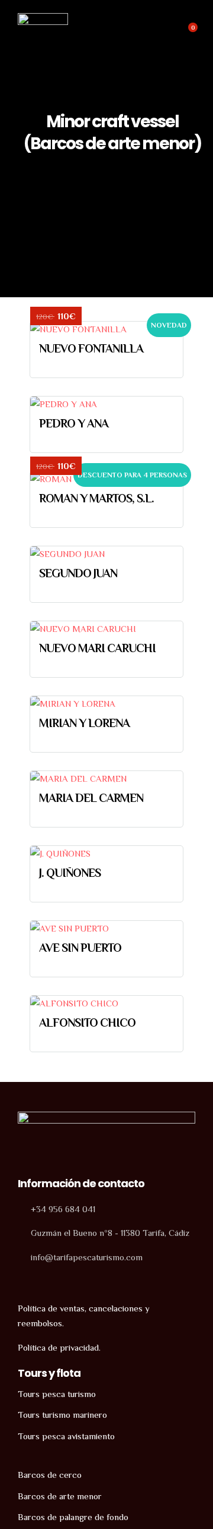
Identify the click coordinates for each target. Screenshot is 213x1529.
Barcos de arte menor (60, 1496)
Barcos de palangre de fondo (73, 1517)
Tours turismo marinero (62, 1415)
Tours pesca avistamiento (66, 1436)
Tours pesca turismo (57, 1394)
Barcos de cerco (50, 1475)
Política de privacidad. (59, 1347)
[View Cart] (186, 34)
